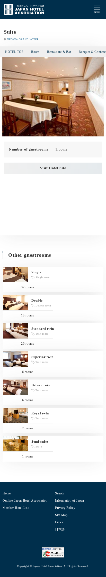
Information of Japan (69, 500)
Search (59, 493)
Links (59, 522)
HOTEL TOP (14, 52)
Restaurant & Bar (59, 52)
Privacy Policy (65, 508)
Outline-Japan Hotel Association (25, 500)
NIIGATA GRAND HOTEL (23, 39)
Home (7, 493)
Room (35, 52)
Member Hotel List (16, 508)
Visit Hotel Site (53, 168)
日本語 (60, 529)
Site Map (61, 515)
